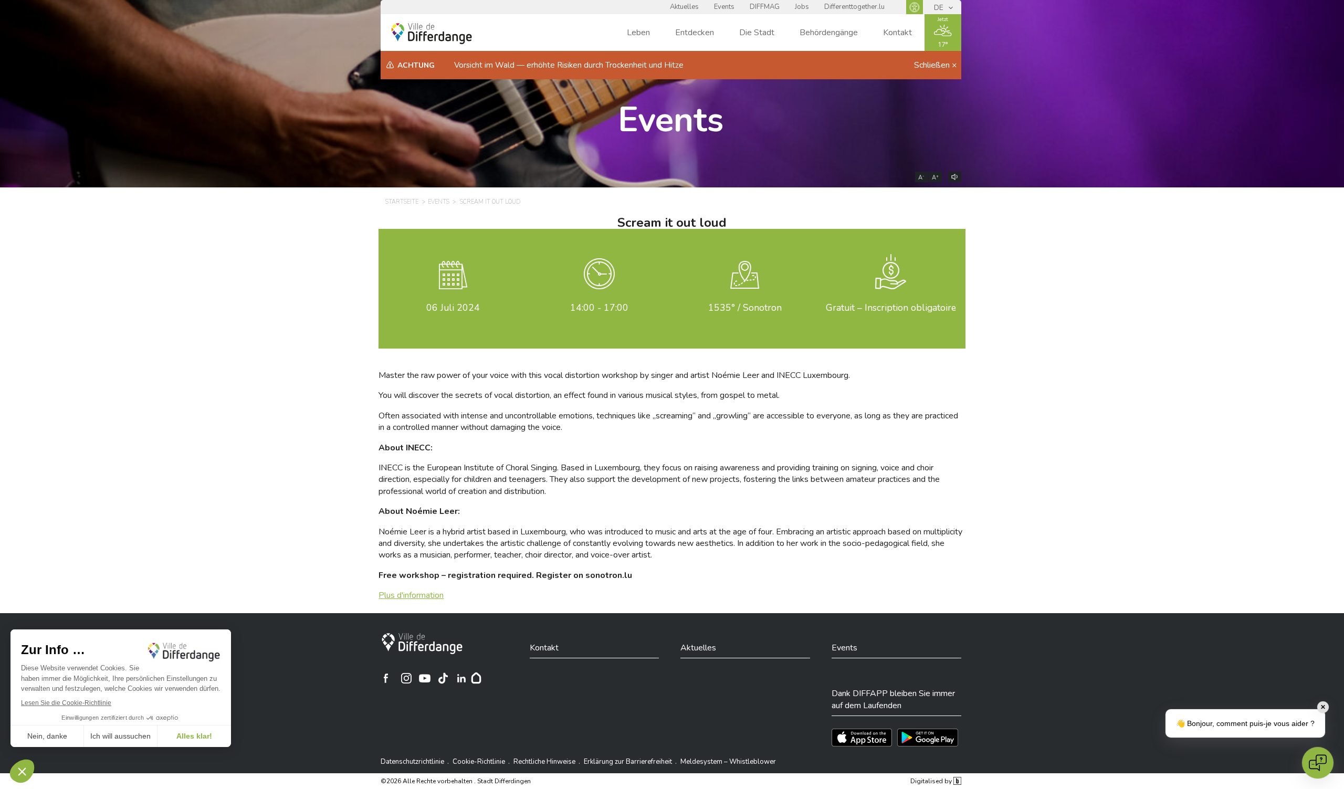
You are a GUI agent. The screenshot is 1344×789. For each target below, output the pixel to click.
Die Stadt (756, 32)
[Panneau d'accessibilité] (914, 7)
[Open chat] (1318, 763)
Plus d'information (411, 595)
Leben (638, 32)
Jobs (802, 7)
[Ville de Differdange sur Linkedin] (461, 678)
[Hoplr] (476, 678)
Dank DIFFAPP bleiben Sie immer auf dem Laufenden (893, 699)
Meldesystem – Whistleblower (728, 761)
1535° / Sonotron (745, 307)
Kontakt (897, 32)
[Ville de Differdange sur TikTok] (443, 678)
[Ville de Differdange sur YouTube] (424, 678)
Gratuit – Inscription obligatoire (891, 307)
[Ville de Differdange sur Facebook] (386, 678)
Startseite (401, 202)
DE (940, 8)
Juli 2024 (453, 307)
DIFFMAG (765, 7)
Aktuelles (684, 7)
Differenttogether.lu (854, 7)
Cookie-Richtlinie (479, 761)
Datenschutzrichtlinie (412, 761)
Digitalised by (931, 781)
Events (724, 7)
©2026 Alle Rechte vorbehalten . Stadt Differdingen (456, 781)
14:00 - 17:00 (599, 307)
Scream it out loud (490, 202)
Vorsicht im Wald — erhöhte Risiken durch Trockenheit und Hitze (569, 65)
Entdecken (694, 32)
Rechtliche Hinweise (544, 761)
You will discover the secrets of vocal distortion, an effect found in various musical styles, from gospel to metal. (579, 395)
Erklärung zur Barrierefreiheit (628, 761)
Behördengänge (829, 32)
